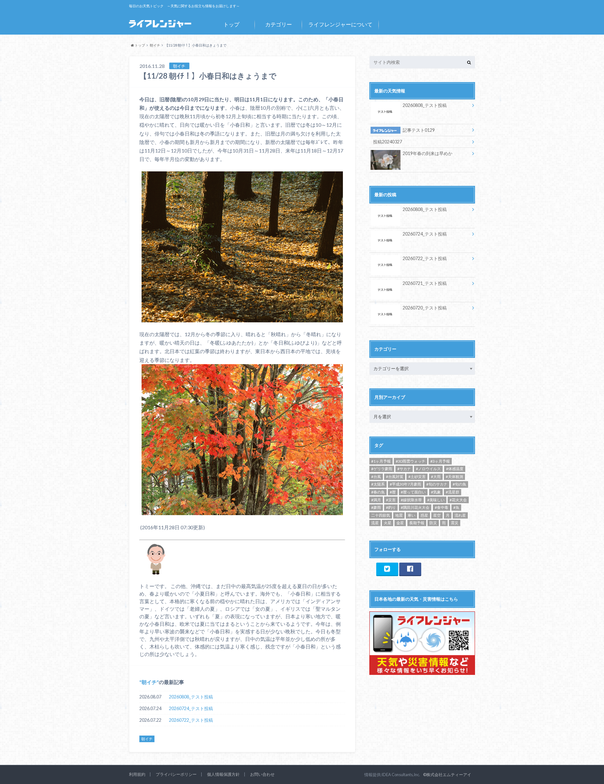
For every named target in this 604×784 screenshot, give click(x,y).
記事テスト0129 (419, 130)
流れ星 (460, 515)
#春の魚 (378, 492)
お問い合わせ (262, 774)
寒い (411, 515)
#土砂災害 (417, 476)
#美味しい (436, 500)
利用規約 (137, 774)
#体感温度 (454, 468)
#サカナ (404, 468)
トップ (231, 24)
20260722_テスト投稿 (191, 720)
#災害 (391, 500)
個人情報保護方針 (223, 774)
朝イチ (149, 682)
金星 (400, 522)
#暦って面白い (413, 492)
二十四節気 (380, 515)
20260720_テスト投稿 (425, 307)
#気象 (436, 492)
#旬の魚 (459, 484)
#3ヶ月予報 (440, 461)
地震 (399, 515)
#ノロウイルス (428, 468)
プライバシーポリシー (176, 774)
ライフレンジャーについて (340, 24)
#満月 (376, 500)
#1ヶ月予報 (381, 461)
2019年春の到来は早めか (427, 153)
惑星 (424, 515)
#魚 (456, 507)
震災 (454, 522)
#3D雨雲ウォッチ (410, 461)
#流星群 (452, 492)
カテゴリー (278, 24)
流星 (375, 522)
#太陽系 (378, 484)
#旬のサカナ (436, 484)
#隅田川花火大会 (415, 507)
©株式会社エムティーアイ (447, 774)
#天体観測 (454, 476)
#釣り (391, 507)
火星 (387, 522)
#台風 (376, 476)
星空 (437, 515)
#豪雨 (376, 507)
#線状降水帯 (411, 500)
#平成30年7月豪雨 (405, 484)
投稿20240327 (387, 141)
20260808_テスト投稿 (191, 696)
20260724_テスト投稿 (191, 708)
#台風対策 (394, 476)
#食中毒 (441, 507)
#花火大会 (458, 500)
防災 (433, 522)
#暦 (393, 492)
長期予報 (416, 522)
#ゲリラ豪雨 (381, 468)
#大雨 (436, 476)
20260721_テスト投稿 (425, 283)
